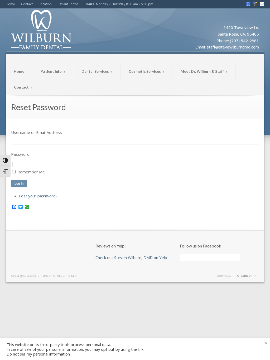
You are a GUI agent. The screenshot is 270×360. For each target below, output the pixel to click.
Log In (19, 184)
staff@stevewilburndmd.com (233, 47)
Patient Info (53, 71)
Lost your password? (38, 195)
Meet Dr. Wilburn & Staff (204, 71)
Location (45, 4)
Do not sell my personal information (38, 354)
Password (20, 154)
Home (10, 4)
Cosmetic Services (146, 71)
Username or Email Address (36, 132)
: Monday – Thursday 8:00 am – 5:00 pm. (119, 4)
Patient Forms (68, 4)
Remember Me (31, 171)
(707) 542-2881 (244, 40)
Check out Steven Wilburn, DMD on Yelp (131, 257)
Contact (27, 4)
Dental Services (96, 71)
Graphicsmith (246, 276)
